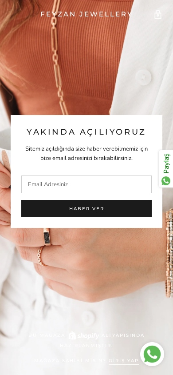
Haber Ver (86, 208)
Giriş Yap (124, 360)
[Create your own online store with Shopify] (83, 335)
